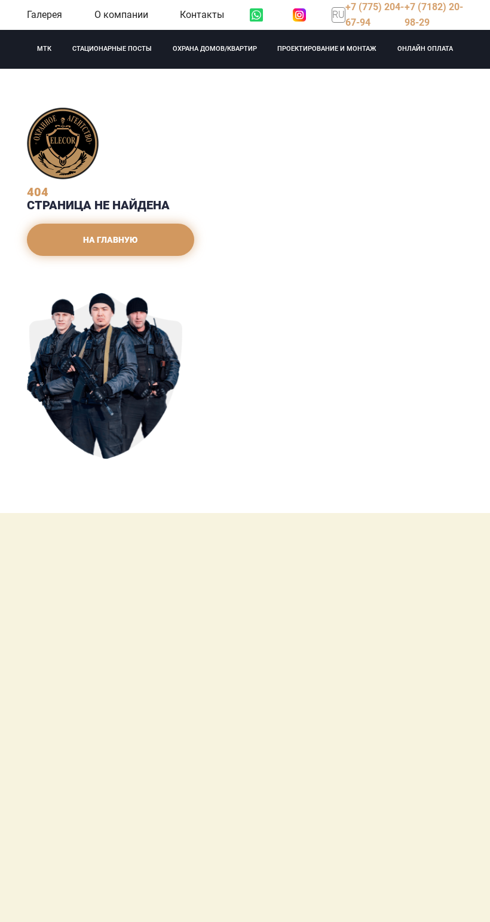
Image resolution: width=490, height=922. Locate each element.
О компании (121, 14)
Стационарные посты (112, 49)
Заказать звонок (134, 754)
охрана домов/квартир (215, 49)
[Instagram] (299, 15)
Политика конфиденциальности (114, 793)
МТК (44, 49)
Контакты (202, 14)
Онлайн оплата (425, 49)
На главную (110, 240)
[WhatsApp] (256, 15)
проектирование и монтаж (326, 49)
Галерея (44, 14)
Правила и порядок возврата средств (125, 809)
